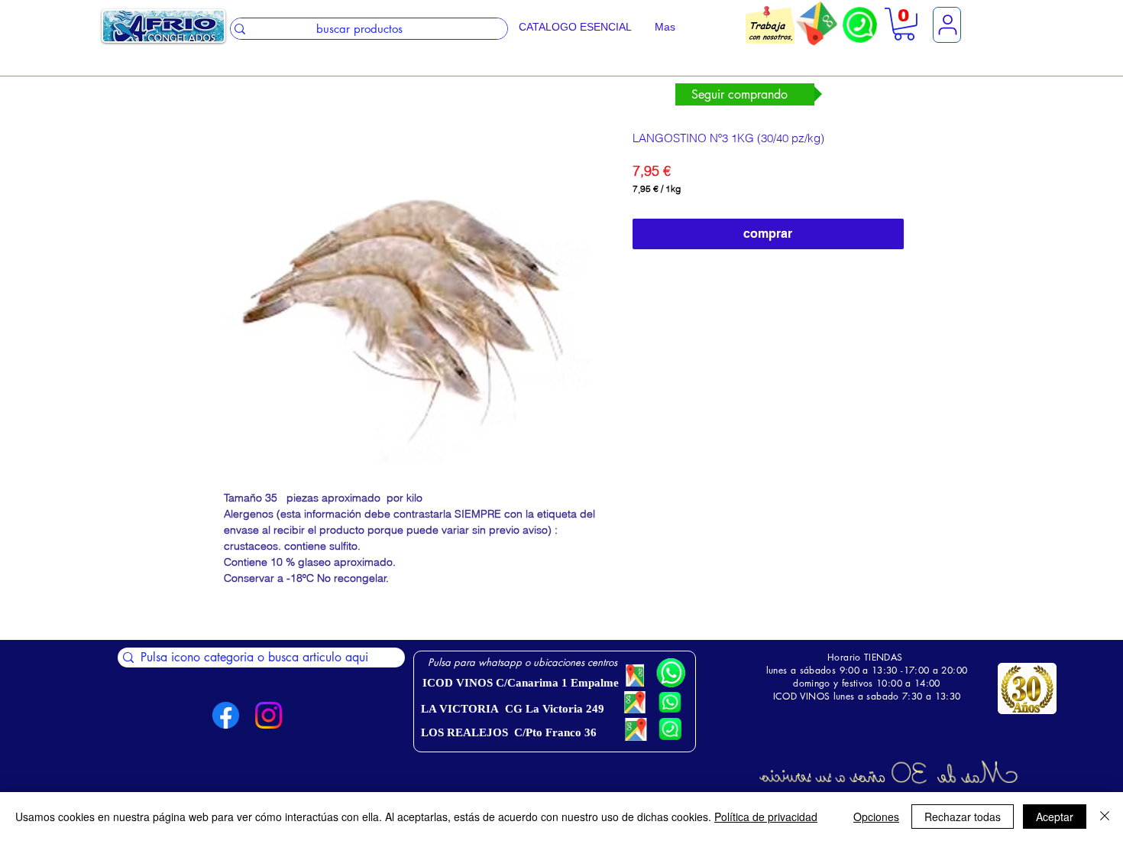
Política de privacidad (765, 816)
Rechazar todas (962, 816)
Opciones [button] (876, 816)
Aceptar (1054, 816)
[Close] (1104, 816)
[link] (904, 24)
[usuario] (947, 25)
